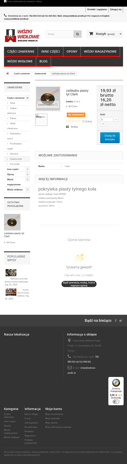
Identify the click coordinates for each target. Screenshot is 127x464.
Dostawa (29, 431)
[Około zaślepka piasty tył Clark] (12, 222)
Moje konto (53, 409)
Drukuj (74, 127)
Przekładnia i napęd (14, 146)
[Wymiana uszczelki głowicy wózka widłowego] (11, 272)
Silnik (12, 103)
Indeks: (69, 101)
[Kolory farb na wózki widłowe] (11, 292)
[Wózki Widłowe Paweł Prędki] (22, 36)
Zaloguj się (115, 9)
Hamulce (13, 154)
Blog (43, 61)
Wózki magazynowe (100, 51)
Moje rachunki (52, 418)
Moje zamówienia (54, 414)
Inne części (50, 51)
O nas (28, 418)
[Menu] (122, 379)
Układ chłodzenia (12, 126)
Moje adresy (51, 423)
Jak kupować (31, 423)
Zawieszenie (15, 159)
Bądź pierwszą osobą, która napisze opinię (79, 284)
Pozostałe (14, 164)
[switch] (116, 402)
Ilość (102, 114)
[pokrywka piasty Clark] (41, 120)
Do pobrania (31, 427)
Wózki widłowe (20, 61)
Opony (72, 51)
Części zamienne (20, 51)
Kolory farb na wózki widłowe (23, 293)
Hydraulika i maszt (14, 136)
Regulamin (30, 435)
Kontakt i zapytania (97, 9)
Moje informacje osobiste (58, 427)
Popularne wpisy (16, 258)
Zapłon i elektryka (12, 110)
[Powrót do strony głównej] (7, 74)
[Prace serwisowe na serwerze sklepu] (63, 3)
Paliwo (12, 118)
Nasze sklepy (31, 414)
